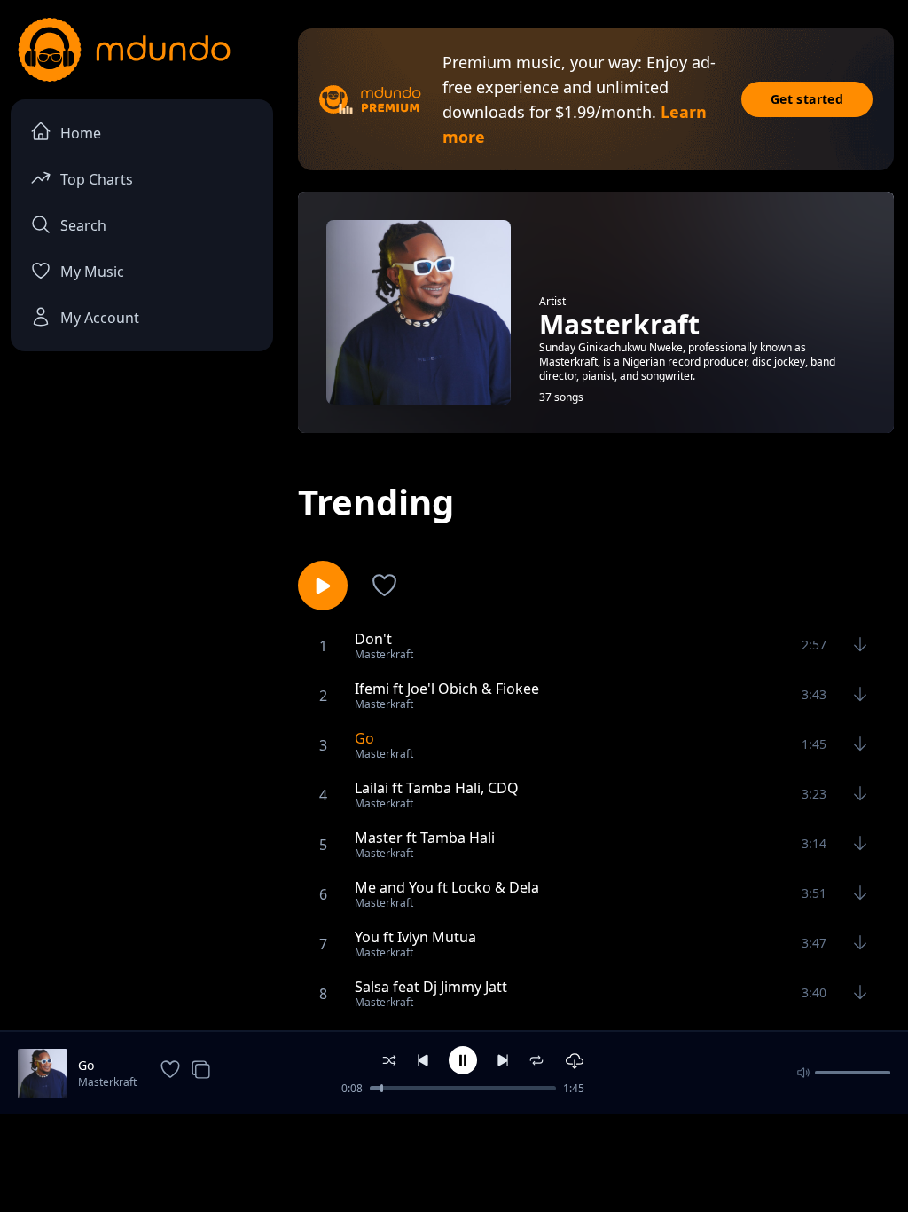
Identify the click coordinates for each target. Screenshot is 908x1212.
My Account (99, 317)
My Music (92, 271)
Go (86, 1065)
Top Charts (96, 179)
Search (83, 225)
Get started (807, 99)
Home (80, 133)
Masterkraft (107, 1082)
